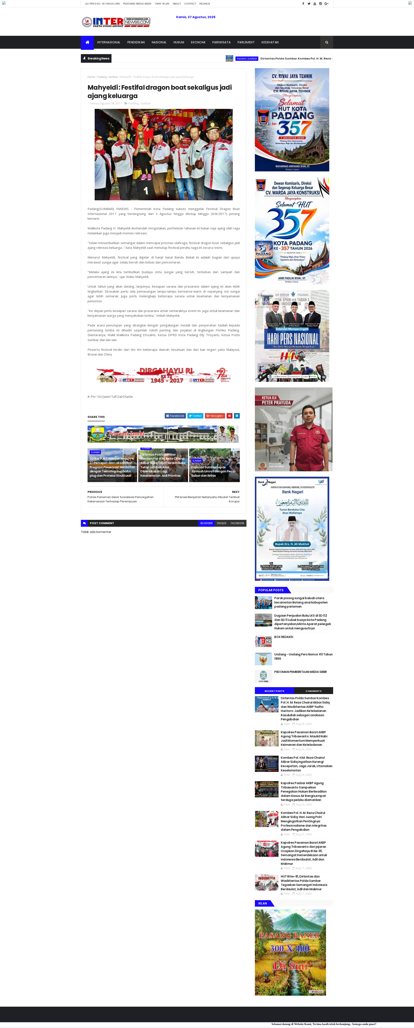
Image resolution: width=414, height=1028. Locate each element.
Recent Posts (274, 691)
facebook (237, 523)
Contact (190, 3)
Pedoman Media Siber (137, 3)
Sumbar (113, 77)
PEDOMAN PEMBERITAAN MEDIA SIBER (300, 672)
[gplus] (326, 4)
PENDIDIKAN (136, 42)
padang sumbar (207, 58)
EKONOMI (198, 42)
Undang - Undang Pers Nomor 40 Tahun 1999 (303, 656)
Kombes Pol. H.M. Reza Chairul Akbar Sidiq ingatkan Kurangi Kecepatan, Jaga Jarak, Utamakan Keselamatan (306, 764)
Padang (102, 77)
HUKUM (179, 42)
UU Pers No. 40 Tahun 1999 (102, 3)
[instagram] (320, 4)
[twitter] (309, 4)
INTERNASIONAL (109, 42)
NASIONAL (159, 42)
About (177, 3)
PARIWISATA (221, 42)
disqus (221, 523)
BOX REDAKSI (283, 637)
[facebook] (303, 4)
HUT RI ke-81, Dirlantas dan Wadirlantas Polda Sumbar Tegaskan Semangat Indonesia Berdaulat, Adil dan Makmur (304, 882)
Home (91, 77)
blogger (207, 523)
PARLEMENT (246, 42)
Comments (313, 691)
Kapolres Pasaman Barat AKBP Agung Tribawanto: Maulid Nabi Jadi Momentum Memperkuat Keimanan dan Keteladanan (304, 738)
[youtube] (314, 4)
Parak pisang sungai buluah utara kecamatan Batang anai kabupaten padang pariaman (301, 602)
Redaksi (204, 3)
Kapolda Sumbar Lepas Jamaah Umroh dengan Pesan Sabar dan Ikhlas (213, 471)
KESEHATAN (270, 42)
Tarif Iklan (162, 3)
